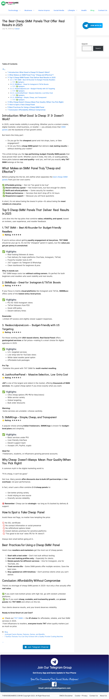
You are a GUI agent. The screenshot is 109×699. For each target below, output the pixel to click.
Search (85, 44)
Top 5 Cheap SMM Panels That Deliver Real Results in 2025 (32, 77)
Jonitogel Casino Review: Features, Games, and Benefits (25, 634)
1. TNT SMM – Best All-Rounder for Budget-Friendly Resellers (34, 80)
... (3, 642)
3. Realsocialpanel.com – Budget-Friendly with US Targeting (34, 88)
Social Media (59, 10)
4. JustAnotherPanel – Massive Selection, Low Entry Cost (33, 93)
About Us (103, 696)
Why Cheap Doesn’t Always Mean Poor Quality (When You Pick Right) (36, 102)
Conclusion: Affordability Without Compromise (27, 110)
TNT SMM (18, 618)
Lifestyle (71, 10)
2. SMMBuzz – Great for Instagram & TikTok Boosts (31, 84)
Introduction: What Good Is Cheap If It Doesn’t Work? (29, 72)
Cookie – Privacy (81, 696)
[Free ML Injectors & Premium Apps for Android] (10, 3)
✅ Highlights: (20, 82)
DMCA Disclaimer (66, 696)
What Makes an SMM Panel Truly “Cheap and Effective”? (31, 75)
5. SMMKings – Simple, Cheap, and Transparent (29, 97)
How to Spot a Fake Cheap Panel (22, 105)
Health (84, 10)
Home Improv (44, 10)
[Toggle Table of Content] (3, 70)
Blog (92, 10)
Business (28, 10)
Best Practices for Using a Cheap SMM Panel (26, 107)
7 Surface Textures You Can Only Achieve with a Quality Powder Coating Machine (34, 636)
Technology (13, 10)
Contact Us (102, 10)
